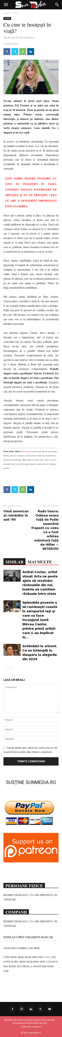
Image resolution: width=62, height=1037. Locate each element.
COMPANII (16, 911)
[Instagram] (21, 1009)
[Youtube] (49, 1009)
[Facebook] (6, 51)
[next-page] (11, 668)
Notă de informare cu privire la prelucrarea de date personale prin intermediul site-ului (29, 1021)
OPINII (16, 12)
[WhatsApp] (22, 51)
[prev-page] (5, 668)
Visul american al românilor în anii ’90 (16, 515)
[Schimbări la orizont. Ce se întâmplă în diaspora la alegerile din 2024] (12, 650)
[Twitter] (14, 51)
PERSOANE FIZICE (24, 885)
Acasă (6, 12)
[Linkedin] (30, 51)
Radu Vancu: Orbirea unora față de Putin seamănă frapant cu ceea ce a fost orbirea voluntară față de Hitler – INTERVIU (45, 530)
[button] (5, 4)
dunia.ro (27, 451)
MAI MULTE (40, 562)
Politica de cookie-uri (31, 1026)
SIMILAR (14, 562)
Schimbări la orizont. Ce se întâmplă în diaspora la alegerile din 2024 (39, 652)
